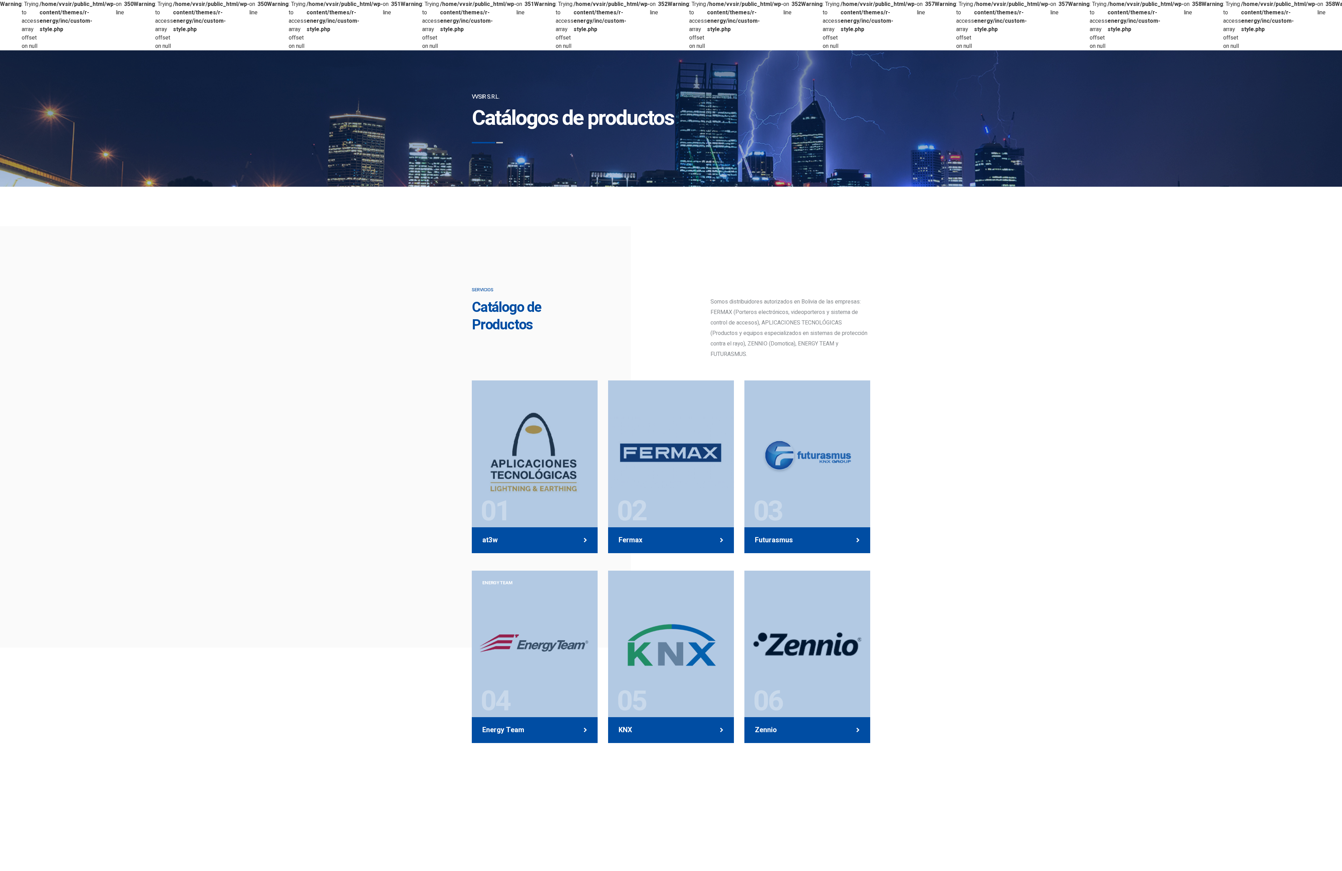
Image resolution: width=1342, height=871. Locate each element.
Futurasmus (774, 540)
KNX (625, 730)
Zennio (766, 730)
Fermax (630, 540)
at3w (490, 540)
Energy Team (503, 730)
